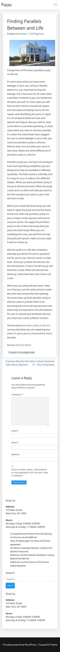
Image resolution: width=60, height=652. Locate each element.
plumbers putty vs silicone (36, 325)
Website (15, 454)
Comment (17, 394)
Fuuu (6, 4)
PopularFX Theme (48, 644)
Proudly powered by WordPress (20, 644)
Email (15, 442)
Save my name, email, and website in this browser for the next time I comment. (29, 472)
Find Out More (23, 345)
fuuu (41, 33)
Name (15, 431)
